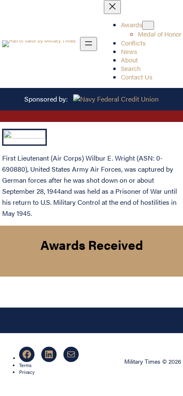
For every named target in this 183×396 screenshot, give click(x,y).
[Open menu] (88, 44)
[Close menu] (112, 7)
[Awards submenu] (148, 25)
